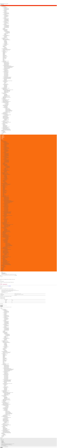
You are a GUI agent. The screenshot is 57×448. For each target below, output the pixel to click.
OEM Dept (3, 442)
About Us (2, 440)
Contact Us (3, 441)
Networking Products (4, 272)
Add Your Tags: (1, 304)
